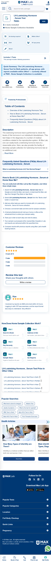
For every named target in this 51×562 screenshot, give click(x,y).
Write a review (25, 282)
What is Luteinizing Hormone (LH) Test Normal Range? (22, 169)
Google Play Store (17, 194)
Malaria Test (29, 403)
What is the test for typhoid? (27, 408)
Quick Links (8, 524)
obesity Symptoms (9, 408)
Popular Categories (11, 506)
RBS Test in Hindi (8, 412)
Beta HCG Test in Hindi (25, 412)
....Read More (8, 153)
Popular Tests (8, 499)
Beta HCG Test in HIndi (10, 416)
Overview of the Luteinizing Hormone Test (26, 110)
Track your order (10, 218)
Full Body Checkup (11, 518)
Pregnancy (7, 530)
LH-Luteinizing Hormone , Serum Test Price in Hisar (21, 384)
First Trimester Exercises (29, 416)
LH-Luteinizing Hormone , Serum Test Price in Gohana (22, 388)
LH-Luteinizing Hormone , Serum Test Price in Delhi (21, 377)
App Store (29, 194)
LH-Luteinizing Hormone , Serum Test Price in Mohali (22, 392)
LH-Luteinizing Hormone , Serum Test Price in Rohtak (22, 381)
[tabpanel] (25, 302)
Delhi (5, 3)
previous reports (24, 226)
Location (6, 512)
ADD (43, 21)
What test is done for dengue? (12, 403)
